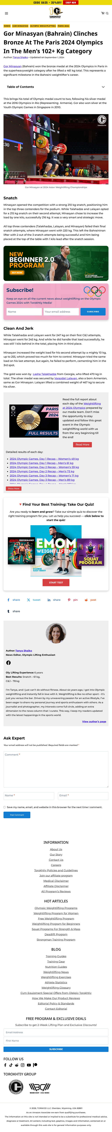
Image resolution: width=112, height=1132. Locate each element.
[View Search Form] (107, 13)
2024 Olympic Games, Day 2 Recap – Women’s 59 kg (44, 467)
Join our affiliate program (56, 875)
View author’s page (94, 721)
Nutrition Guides (56, 966)
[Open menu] (7, 13)
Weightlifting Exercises (56, 977)
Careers (56, 865)
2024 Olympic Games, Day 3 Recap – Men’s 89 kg (42, 480)
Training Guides (56, 956)
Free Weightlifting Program (56, 918)
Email (64, 795)
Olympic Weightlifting (43, 26)
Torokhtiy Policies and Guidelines (56, 870)
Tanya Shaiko (23, 650)
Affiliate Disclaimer (56, 886)
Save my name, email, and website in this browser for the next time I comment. (54, 807)
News (7, 26)
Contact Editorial (56, 1008)
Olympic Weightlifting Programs (56, 908)
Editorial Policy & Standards (56, 1003)
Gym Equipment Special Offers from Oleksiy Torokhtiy (56, 993)
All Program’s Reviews (56, 891)
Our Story (56, 854)
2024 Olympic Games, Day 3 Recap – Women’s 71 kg (44, 475)
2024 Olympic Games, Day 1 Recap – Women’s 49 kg (44, 458)
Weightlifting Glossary (56, 987)
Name (10, 795)
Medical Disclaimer (56, 880)
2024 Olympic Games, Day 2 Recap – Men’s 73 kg (42, 471)
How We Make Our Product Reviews (56, 998)
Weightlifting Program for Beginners (56, 923)
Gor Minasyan (20, 26)
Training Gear (56, 961)
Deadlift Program (56, 934)
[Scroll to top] (105, 1120)
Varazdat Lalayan (65, 378)
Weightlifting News (56, 972)
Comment (12, 754)
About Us (56, 849)
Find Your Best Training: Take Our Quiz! (58, 504)
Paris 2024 (63, 26)
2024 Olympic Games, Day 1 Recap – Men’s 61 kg (41, 463)
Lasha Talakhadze (44, 374)
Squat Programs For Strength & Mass (56, 929)
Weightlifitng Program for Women (56, 913)
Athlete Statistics (56, 982)
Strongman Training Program (56, 939)
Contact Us (56, 859)
